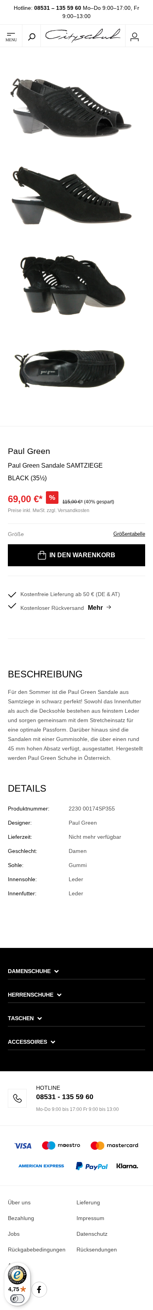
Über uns (19, 1202)
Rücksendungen (96, 1249)
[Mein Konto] (135, 35)
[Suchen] (31, 35)
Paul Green (29, 451)
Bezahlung (21, 1218)
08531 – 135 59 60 (57, 8)
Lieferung (88, 1202)
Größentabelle (129, 534)
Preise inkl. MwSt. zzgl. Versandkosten (48, 510)
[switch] (17, 1298)
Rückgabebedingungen (37, 1249)
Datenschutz (91, 1234)
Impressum (90, 1218)
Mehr (95, 607)
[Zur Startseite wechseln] (83, 35)
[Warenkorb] (148, 36)
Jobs (14, 1234)
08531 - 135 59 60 (64, 1097)
